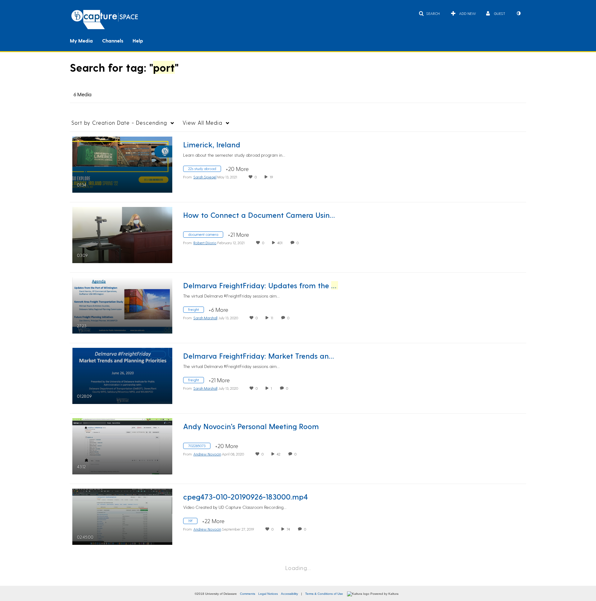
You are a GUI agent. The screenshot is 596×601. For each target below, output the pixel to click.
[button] (429, 13)
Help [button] (138, 40)
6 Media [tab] (83, 94)
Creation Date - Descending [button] (119, 122)
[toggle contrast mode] (518, 13)
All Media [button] (202, 122)
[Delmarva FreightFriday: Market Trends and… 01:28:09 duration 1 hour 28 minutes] (122, 375)
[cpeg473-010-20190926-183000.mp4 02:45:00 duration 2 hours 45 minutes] (122, 516)
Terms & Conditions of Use (324, 593)
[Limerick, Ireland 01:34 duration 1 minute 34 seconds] (122, 163)
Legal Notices (268, 593)
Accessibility (289, 593)
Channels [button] (112, 40)
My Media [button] (81, 40)
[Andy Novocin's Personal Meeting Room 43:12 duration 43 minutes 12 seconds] (122, 445)
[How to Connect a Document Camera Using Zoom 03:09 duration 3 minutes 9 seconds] (122, 234)
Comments (247, 593)
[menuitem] (86, 40)
